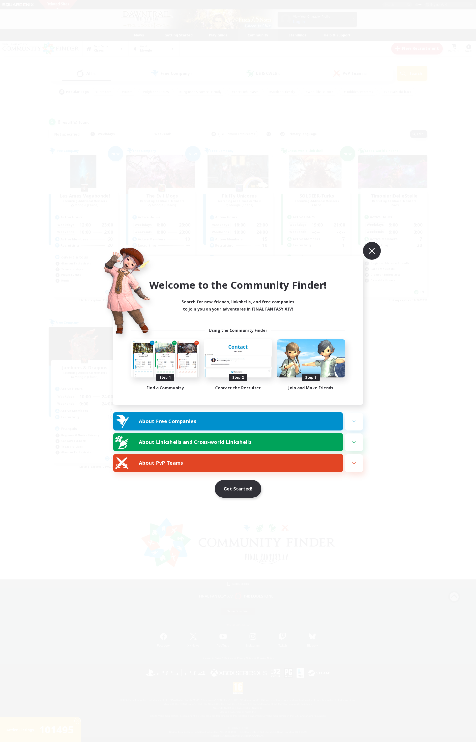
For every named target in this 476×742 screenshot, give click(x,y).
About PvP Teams (161, 462)
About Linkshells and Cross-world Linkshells (195, 442)
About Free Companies (167, 421)
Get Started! (238, 489)
